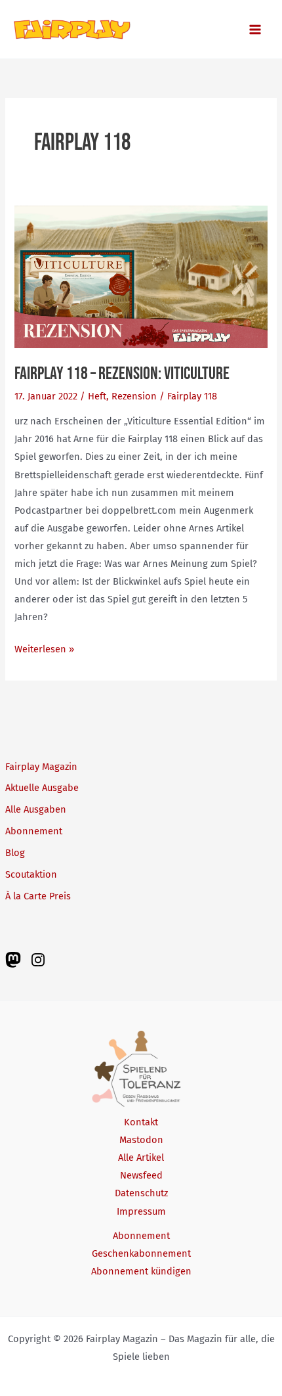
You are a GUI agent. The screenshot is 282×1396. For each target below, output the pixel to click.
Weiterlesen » (44, 650)
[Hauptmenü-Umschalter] (255, 29)
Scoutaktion (31, 874)
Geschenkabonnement (141, 1253)
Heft (97, 396)
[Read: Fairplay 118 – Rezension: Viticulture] (140, 276)
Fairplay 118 (192, 396)
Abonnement (33, 831)
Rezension (134, 396)
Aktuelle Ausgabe (42, 788)
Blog (15, 853)
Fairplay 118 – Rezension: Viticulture (122, 373)
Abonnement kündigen (141, 1271)
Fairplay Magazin (41, 767)
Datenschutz (141, 1193)
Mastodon (141, 1140)
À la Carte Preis (38, 896)
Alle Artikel (141, 1157)
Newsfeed (141, 1175)
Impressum (141, 1211)
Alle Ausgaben (35, 809)
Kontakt (141, 1122)
